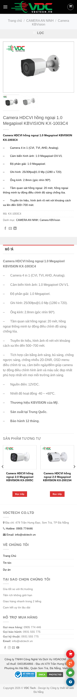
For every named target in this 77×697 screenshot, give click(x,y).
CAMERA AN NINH (40, 20)
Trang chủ (15, 20)
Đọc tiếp (19, 494)
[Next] (74, 474)
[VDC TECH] (32, 7)
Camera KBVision (50, 220)
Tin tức (7, 562)
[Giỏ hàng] (70, 7)
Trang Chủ (9, 555)
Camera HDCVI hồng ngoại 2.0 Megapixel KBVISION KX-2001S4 (57, 477)
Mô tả (9, 249)
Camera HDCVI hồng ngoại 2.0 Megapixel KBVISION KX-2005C (19, 477)
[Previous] (3, 474)
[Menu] (5, 7)
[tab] (38, 249)
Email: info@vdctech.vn (21, 534)
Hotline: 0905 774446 (19, 528)
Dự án (7, 569)
